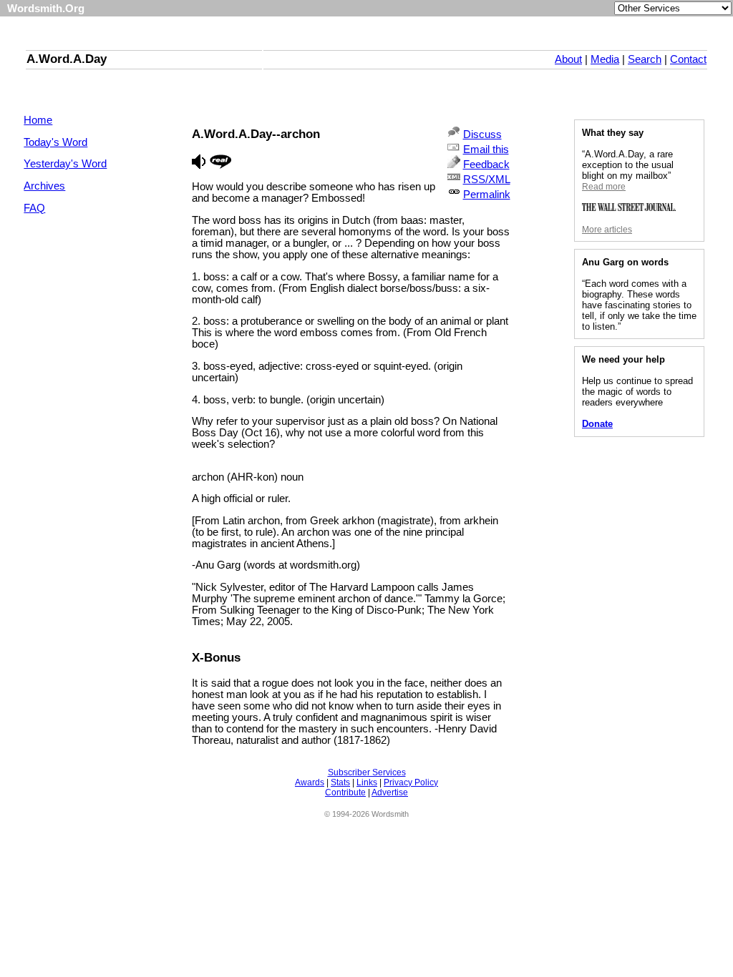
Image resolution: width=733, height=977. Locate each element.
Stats (340, 782)
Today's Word (55, 142)
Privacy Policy (411, 782)
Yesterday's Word (65, 164)
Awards (309, 782)
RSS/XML (486, 179)
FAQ (34, 208)
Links (366, 782)
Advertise (390, 792)
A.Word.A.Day (66, 58)
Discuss (482, 134)
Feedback (486, 164)
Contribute (345, 792)
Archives (44, 186)
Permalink (486, 194)
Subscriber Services (367, 772)
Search (644, 59)
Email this (486, 149)
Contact (688, 59)
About (568, 59)
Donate (597, 423)
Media (605, 59)
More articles (607, 230)
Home (38, 120)
